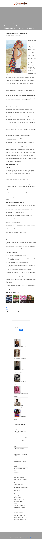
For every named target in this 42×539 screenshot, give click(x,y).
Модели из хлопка (17, 487)
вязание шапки (17, 509)
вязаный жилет (24, 515)
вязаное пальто (15, 510)
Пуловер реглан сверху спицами (20, 457)
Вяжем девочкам (16, 477)
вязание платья (25, 501)
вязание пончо (15, 503)
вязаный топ (24, 517)
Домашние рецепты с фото (18, 484)
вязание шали (23, 507)
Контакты (5, 534)
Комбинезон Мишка (18, 440)
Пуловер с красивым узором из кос (21, 427)
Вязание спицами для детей (25, 23)
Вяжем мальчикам (22, 477)
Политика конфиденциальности (12, 534)
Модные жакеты (24, 487)
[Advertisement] (21, 14)
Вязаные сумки (9, 304)
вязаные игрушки (21, 512)
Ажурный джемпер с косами (20, 468)
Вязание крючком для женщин (22, 25)
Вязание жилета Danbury (19, 452)
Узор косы (16, 493)
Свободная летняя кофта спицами (20, 445)
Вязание (5, 23)
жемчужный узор (23, 519)
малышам (20, 520)
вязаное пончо (16, 512)
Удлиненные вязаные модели (19, 491)
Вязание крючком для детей (9, 25)
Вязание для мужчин (14, 23)
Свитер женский (17, 490)
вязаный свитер (17, 517)
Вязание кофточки (16, 479)
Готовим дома (29, 28)
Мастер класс (21, 28)
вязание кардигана (18, 501)
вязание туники (17, 507)
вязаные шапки (21, 513)
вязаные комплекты (16, 513)
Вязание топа (23, 479)
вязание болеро (23, 497)
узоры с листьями (24, 520)
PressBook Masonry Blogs (28, 537)
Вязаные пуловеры (19, 482)
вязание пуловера (19, 505)
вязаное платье (21, 510)
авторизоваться (25, 314)
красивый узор (16, 520)
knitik (13, 35)
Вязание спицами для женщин (9, 28)
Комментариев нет (18, 35)
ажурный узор (17, 496)
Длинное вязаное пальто (19, 435)
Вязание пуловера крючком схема (21, 454)
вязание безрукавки (17, 497)
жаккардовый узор (17, 519)
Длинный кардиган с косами (20, 442)
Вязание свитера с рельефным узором (21, 437)
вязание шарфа (22, 509)
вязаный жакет (18, 515)
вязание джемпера (19, 499)
